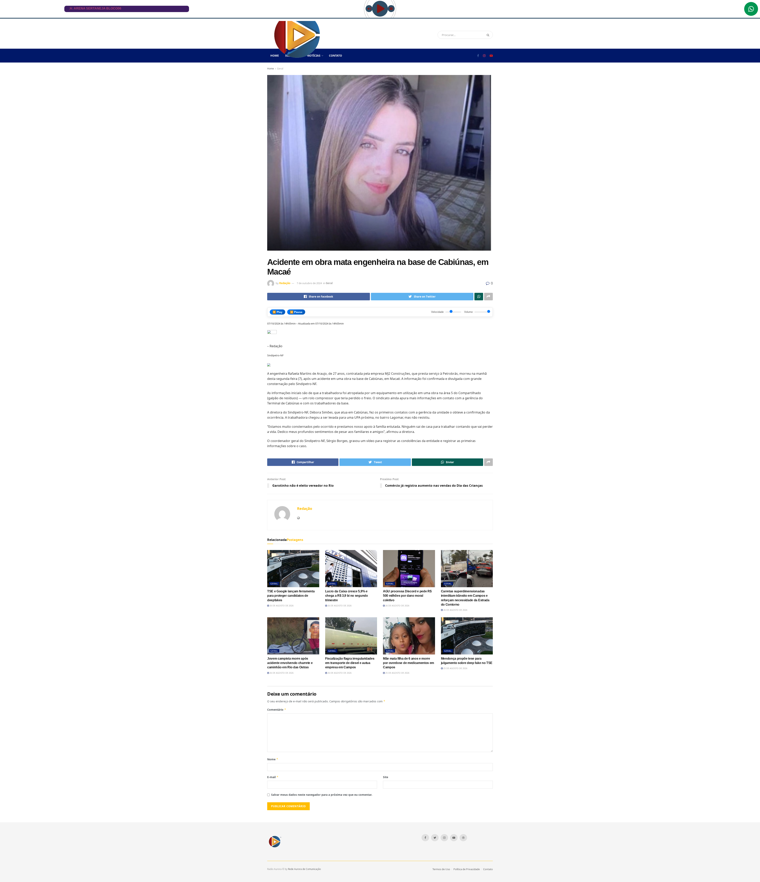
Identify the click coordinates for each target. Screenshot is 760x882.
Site (385, 777)
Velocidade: (437, 311)
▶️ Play (277, 312)
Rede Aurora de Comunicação (304, 869)
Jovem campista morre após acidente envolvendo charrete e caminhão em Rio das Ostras (290, 663)
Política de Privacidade (466, 869)
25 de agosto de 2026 (397, 672)
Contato (335, 55)
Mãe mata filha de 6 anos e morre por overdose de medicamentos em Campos (408, 663)
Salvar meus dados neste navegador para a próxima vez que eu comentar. (321, 795)
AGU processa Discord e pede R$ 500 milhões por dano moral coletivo (407, 596)
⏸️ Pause (296, 312)
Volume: (468, 311)
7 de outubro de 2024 (309, 283)
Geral (280, 68)
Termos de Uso (441, 869)
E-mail (272, 777)
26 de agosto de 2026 (281, 605)
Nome (272, 759)
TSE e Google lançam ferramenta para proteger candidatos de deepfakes (290, 596)
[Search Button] (489, 35)
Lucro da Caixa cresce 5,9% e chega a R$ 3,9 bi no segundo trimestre (346, 596)
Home (270, 68)
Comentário (276, 709)
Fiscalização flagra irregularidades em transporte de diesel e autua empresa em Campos (349, 663)
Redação (284, 283)
